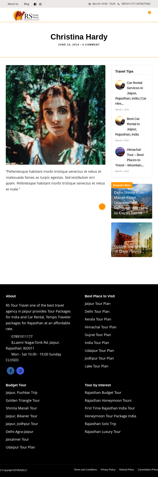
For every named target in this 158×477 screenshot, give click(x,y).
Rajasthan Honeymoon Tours (108, 400)
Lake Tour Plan (96, 366)
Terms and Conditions (85, 469)
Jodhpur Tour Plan (99, 358)
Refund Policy (126, 469)
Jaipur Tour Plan (97, 303)
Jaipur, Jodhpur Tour (22, 423)
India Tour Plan (97, 342)
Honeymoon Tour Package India (110, 416)
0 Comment (91, 44)
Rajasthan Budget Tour (103, 392)
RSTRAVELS (20, 470)
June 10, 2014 (68, 44)
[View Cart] (147, 15)
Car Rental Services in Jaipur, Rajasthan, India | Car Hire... (130, 93)
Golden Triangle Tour (23, 400)
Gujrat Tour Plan (98, 334)
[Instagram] (40, 4)
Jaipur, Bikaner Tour (21, 416)
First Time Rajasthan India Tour (110, 408)
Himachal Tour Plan (100, 327)
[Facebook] (10, 371)
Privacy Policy (108, 469)
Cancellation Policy (148, 469)
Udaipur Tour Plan (99, 350)
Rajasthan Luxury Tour (103, 431)
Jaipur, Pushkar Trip (21, 392)
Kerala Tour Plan (98, 319)
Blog (26, 4)
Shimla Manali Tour (21, 408)
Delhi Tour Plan (97, 311)
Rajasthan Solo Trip (100, 423)
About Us (13, 4)
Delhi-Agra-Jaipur (19, 431)
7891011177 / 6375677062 (135, 3)
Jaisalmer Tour (17, 439)
